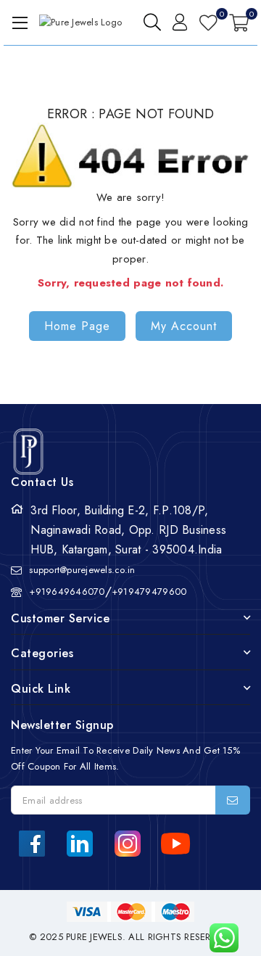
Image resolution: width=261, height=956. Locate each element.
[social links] (32, 843)
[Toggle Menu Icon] (17, 22)
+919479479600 (149, 591)
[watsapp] (219, 937)
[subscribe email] (232, 800)
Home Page (77, 326)
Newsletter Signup (62, 725)
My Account (184, 326)
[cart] (239, 22)
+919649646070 (66, 591)
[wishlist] (208, 22)
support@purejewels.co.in (82, 570)
